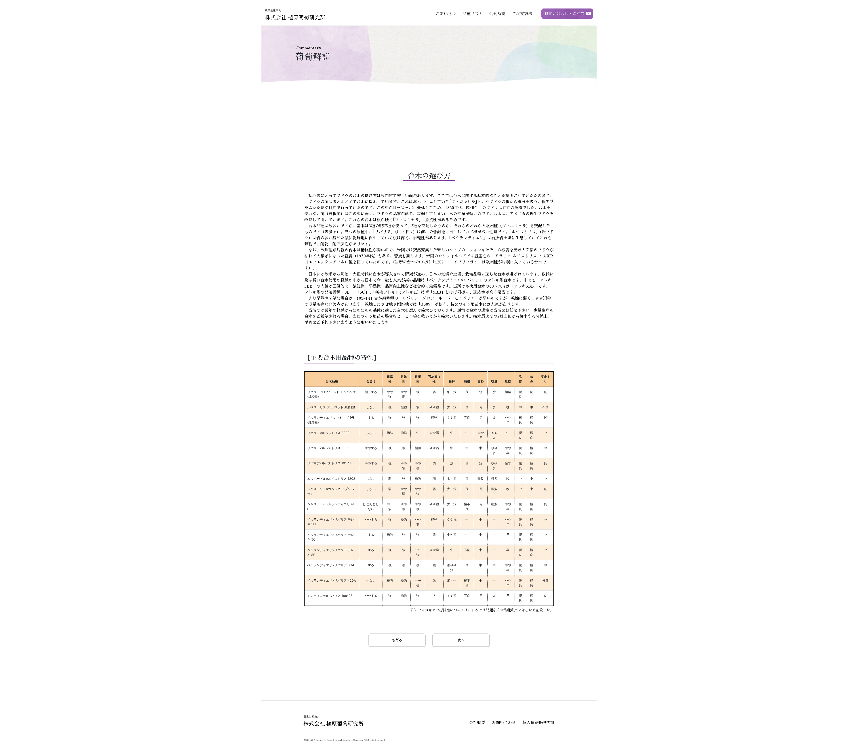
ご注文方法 (522, 14)
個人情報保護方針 (539, 723)
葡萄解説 (497, 14)
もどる (397, 640)
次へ (461, 640)
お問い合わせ (504, 723)
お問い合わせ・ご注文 (564, 14)
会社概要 (477, 723)
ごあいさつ (446, 14)
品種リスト (473, 14)
